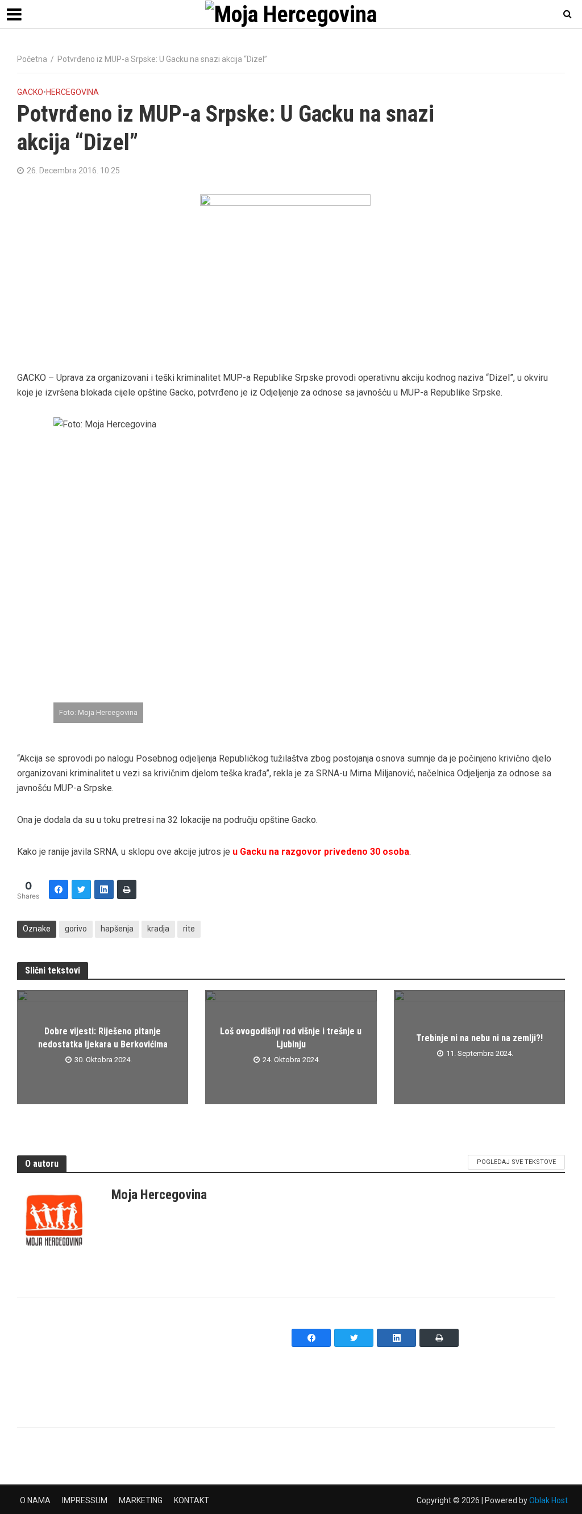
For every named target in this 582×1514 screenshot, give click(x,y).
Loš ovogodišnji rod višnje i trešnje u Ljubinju (290, 1038)
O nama (35, 1500)
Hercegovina (72, 92)
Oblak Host (548, 1500)
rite (189, 928)
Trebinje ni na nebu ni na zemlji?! (479, 1038)
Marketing (141, 1500)
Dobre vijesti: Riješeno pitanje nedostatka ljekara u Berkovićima (103, 1038)
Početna (32, 59)
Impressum (84, 1500)
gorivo (76, 928)
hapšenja (117, 928)
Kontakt (191, 1500)
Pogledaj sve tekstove (516, 1162)
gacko (30, 92)
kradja (158, 928)
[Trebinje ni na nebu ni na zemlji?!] (479, 1046)
